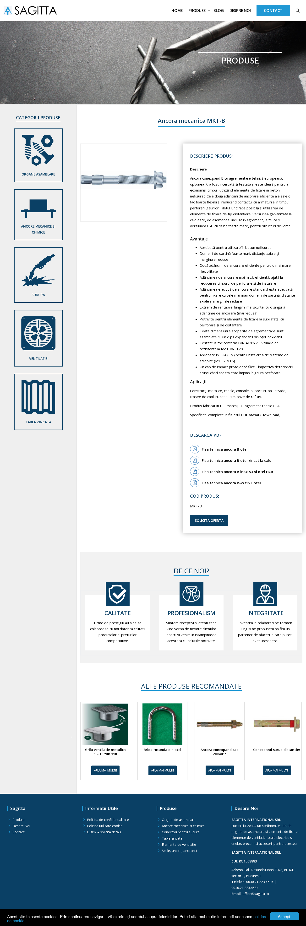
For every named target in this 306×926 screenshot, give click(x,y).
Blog (218, 10)
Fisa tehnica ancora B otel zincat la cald (236, 460)
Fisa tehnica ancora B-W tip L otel (231, 482)
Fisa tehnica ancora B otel (224, 449)
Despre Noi (240, 10)
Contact (18, 832)
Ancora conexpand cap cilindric (220, 752)
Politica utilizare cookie (104, 826)
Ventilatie (38, 358)
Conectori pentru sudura (180, 832)
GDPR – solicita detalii (104, 832)
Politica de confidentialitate (108, 819)
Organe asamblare (38, 174)
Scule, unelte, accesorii (179, 850)
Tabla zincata (38, 422)
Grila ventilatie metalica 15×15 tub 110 (105, 752)
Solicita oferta (209, 520)
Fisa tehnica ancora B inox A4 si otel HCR (237, 471)
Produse (197, 10)
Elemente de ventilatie (179, 844)
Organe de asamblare (178, 819)
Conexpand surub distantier (276, 750)
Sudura (38, 295)
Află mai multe (105, 770)
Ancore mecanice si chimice (38, 229)
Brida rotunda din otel (162, 750)
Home (177, 10)
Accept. (284, 916)
